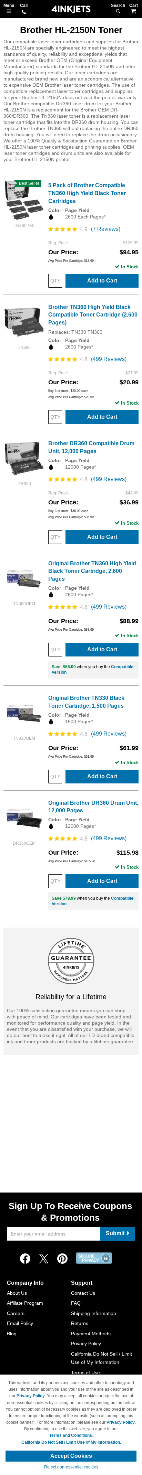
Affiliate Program (25, 1303)
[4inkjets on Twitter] (44, 1258)
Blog (12, 1333)
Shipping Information (93, 1313)
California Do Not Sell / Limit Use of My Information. (71, 1442)
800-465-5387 (24, 12)
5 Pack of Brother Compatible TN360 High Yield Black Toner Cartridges (87, 193)
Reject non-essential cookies (71, 1467)
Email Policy (20, 1323)
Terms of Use (85, 1372)
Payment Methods (91, 1333)
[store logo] (71, 9)
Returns (79, 1323)
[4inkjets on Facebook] (25, 1258)
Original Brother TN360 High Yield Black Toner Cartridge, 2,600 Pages (92, 571)
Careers (15, 1313)
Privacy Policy (86, 1343)
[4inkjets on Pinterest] (62, 1258)
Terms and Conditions (70, 1435)
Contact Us (83, 1293)
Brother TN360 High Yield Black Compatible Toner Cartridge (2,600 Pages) (93, 315)
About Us (17, 1293)
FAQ (76, 1303)
